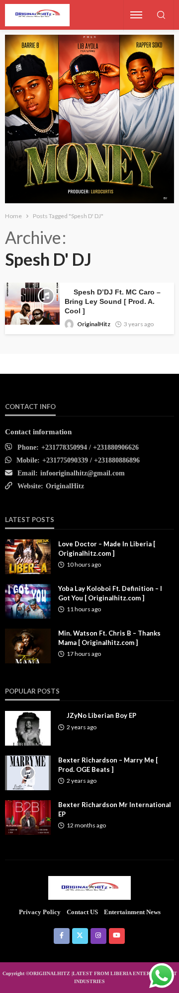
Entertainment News (132, 912)
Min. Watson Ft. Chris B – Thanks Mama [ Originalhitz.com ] (109, 637)
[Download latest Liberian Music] (37, 15)
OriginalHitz (93, 324)
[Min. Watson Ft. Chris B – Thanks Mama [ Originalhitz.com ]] (28, 646)
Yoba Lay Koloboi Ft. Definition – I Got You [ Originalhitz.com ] (110, 592)
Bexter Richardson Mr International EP (114, 809)
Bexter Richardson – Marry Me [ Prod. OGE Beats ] (108, 764)
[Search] (161, 15)
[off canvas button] (136, 15)
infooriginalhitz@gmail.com (82, 473)
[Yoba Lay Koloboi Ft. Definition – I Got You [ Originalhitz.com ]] (28, 601)
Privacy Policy (40, 912)
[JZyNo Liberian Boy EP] (28, 728)
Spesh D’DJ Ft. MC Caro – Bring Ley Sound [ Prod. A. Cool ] (113, 302)
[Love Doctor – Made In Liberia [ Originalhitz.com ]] (28, 556)
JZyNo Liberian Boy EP (101, 715)
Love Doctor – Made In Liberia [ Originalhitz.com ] (106, 548)
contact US (82, 912)
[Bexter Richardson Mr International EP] (28, 817)
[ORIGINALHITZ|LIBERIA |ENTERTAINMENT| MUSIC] (89, 887)
